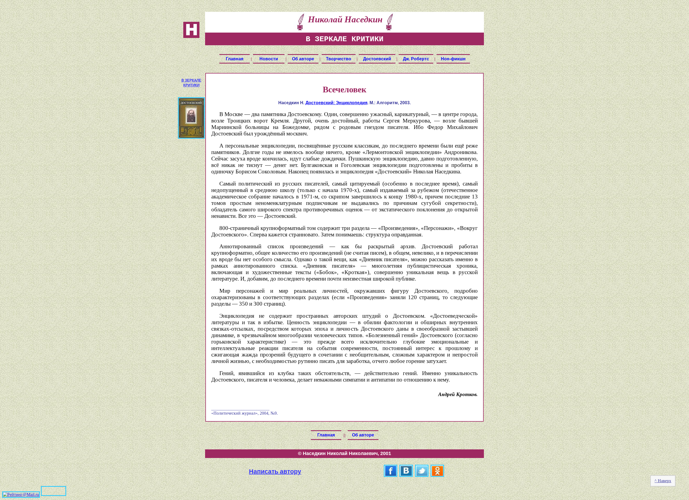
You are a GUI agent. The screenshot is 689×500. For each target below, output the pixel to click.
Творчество (338, 59)
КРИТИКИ (191, 85)
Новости (268, 59)
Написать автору (275, 471)
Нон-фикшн (453, 59)
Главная (234, 59)
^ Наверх (663, 480)
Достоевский (377, 59)
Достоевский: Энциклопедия (336, 102)
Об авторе (303, 59)
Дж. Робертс (416, 59)
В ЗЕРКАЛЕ (191, 80)
